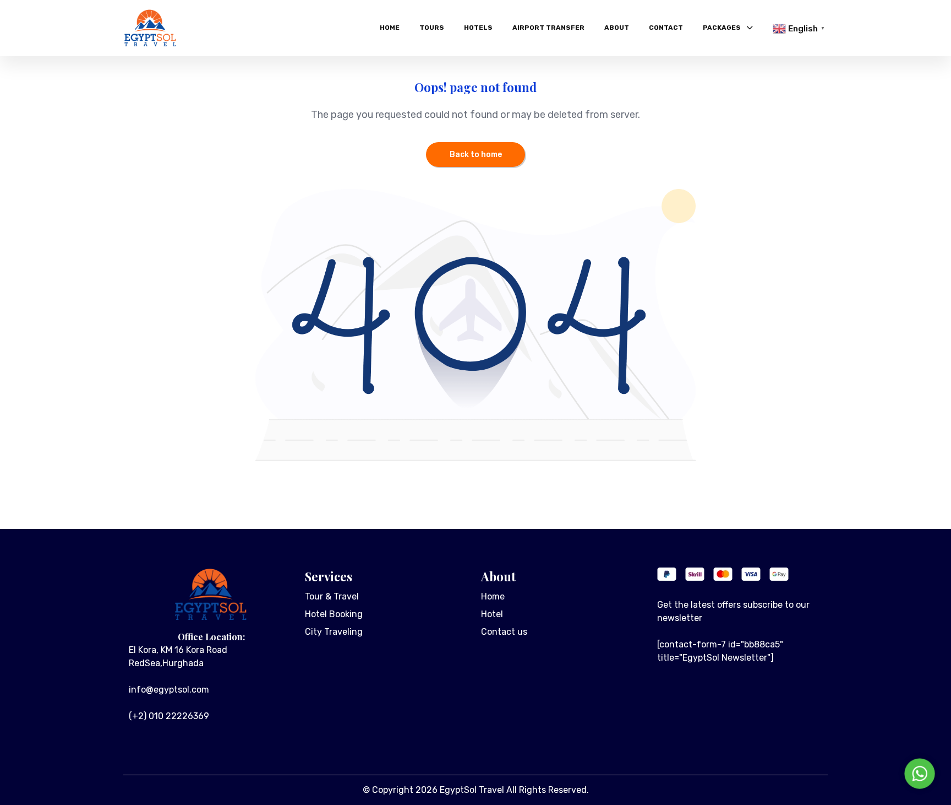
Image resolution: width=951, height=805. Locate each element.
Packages (722, 27)
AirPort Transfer (548, 27)
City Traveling (334, 631)
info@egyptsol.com (169, 689)
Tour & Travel (332, 596)
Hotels (478, 27)
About (616, 27)
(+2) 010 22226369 (169, 716)
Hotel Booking (334, 614)
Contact (666, 27)
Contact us (504, 631)
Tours (431, 27)
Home (390, 27)
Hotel (492, 614)
